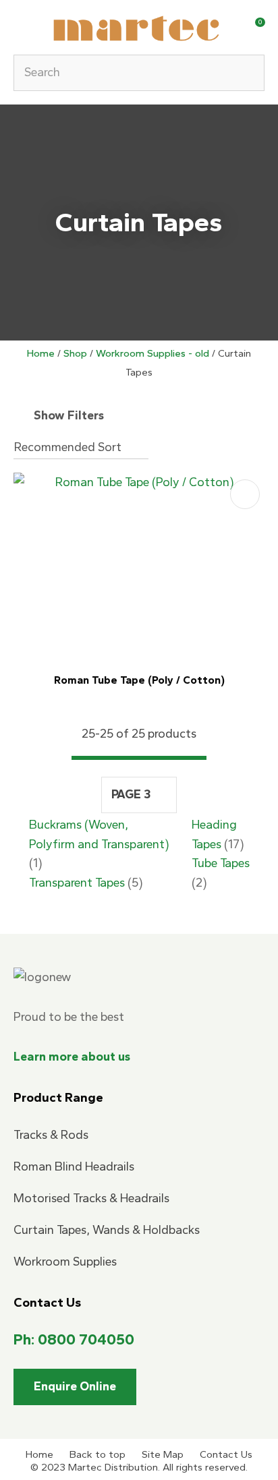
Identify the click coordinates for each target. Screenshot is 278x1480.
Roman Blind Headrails (73, 1166)
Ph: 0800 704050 (73, 1339)
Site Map (163, 1454)
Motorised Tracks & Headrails (91, 1198)
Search (248, 73)
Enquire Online (75, 1386)
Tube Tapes (221, 863)
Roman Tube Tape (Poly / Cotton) (139, 680)
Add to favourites (245, 494)
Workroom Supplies (65, 1261)
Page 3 (130, 794)
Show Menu (21, 27)
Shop (75, 353)
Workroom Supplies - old (152, 353)
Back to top (98, 1454)
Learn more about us (71, 1056)
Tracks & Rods (50, 1134)
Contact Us (226, 1454)
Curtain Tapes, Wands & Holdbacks (106, 1229)
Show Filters (69, 415)
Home (41, 353)
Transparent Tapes (77, 882)
